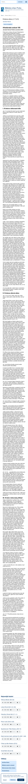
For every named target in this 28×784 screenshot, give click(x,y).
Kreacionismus (5, 770)
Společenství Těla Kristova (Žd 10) (11, 729)
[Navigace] (26, 2)
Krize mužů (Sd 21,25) (7, 721)
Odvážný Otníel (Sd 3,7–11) (9, 714)
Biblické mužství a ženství (8, 765)
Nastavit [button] (5, 779)
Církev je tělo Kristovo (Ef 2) (9, 743)
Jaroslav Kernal (7, 21)
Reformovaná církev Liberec (8, 768)
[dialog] (14, 778)
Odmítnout (12, 779)
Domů (2, 15)
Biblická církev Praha (13, 8)
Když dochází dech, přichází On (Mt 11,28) (13, 736)
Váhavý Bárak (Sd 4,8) (7, 700)
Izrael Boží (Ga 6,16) (7, 751)
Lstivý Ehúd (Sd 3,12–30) (8, 707)
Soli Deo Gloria (5, 762)
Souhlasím (20, 779)
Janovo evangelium (8, 24)
